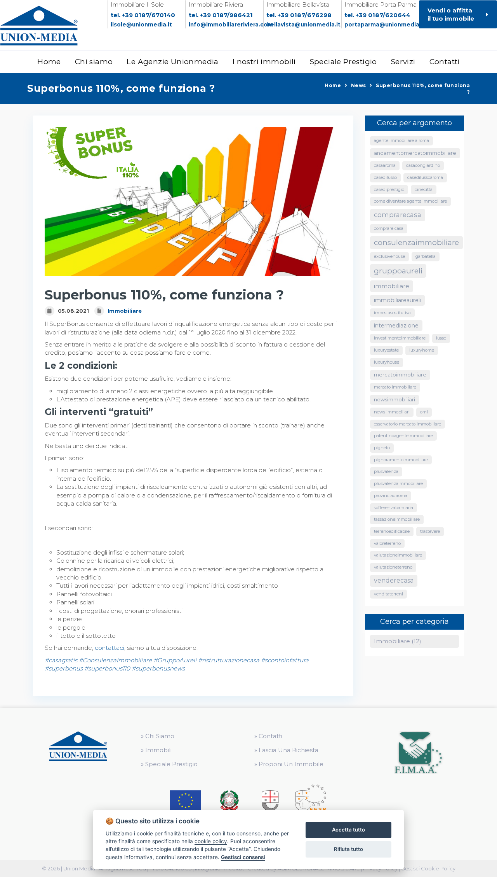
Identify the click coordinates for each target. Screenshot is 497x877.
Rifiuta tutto (348, 849)
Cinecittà (424, 189)
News (358, 85)
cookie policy (211, 841)
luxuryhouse (386, 362)
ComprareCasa (397, 215)
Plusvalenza (386, 471)
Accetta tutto (348, 829)
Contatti (444, 61)
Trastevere (430, 531)
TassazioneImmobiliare (397, 519)
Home (49, 61)
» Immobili (156, 750)
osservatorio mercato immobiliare (407, 424)
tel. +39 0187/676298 (299, 15)
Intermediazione (396, 325)
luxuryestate (386, 350)
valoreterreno (387, 543)
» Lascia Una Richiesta (286, 750)
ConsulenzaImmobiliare (416, 242)
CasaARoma (385, 165)
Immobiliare (125, 311)
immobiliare (391, 286)
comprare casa (388, 228)
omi (424, 412)
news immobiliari (392, 412)
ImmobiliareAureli (397, 300)
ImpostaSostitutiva (392, 312)
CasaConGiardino (423, 165)
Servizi (403, 61)
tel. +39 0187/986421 (221, 15)
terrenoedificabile (392, 531)
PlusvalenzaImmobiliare (398, 483)
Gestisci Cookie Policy (428, 868)
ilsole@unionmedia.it (141, 24)
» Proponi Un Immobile (288, 764)
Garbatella (425, 256)
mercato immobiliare (395, 387)
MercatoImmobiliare (400, 375)
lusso (441, 338)
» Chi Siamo (157, 736)
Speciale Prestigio (343, 61)
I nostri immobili (264, 61)
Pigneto (382, 447)
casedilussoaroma (425, 177)
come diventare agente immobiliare (410, 201)
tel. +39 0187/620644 (377, 15)
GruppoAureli (398, 270)
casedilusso (385, 177)
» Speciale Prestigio (169, 764)
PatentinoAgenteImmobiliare (403, 435)
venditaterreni (388, 594)
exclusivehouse (389, 256)
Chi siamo (94, 61)
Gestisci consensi (243, 857)
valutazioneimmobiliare (398, 555)
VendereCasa (394, 580)
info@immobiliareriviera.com (231, 24)
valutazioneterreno (393, 567)
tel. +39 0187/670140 (143, 15)
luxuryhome (421, 350)
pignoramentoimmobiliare (401, 459)
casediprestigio (389, 189)
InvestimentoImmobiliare (400, 338)
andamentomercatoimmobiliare (415, 153)
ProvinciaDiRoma (390, 495)
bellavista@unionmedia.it (303, 24)
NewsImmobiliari (394, 400)
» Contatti (268, 736)
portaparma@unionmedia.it (384, 24)
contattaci (109, 647)
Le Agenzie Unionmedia (172, 61)
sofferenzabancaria (393, 507)
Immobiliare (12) (397, 641)
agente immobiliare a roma (401, 140)
